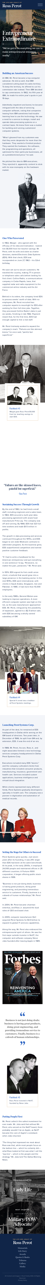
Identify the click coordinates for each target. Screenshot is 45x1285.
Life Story (22, 1251)
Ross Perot (12, 5)
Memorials (22, 1248)
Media (22, 1266)
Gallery (22, 1263)
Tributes (22, 1260)
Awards (22, 1254)
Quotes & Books (22, 1257)
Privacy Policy (22, 1280)
